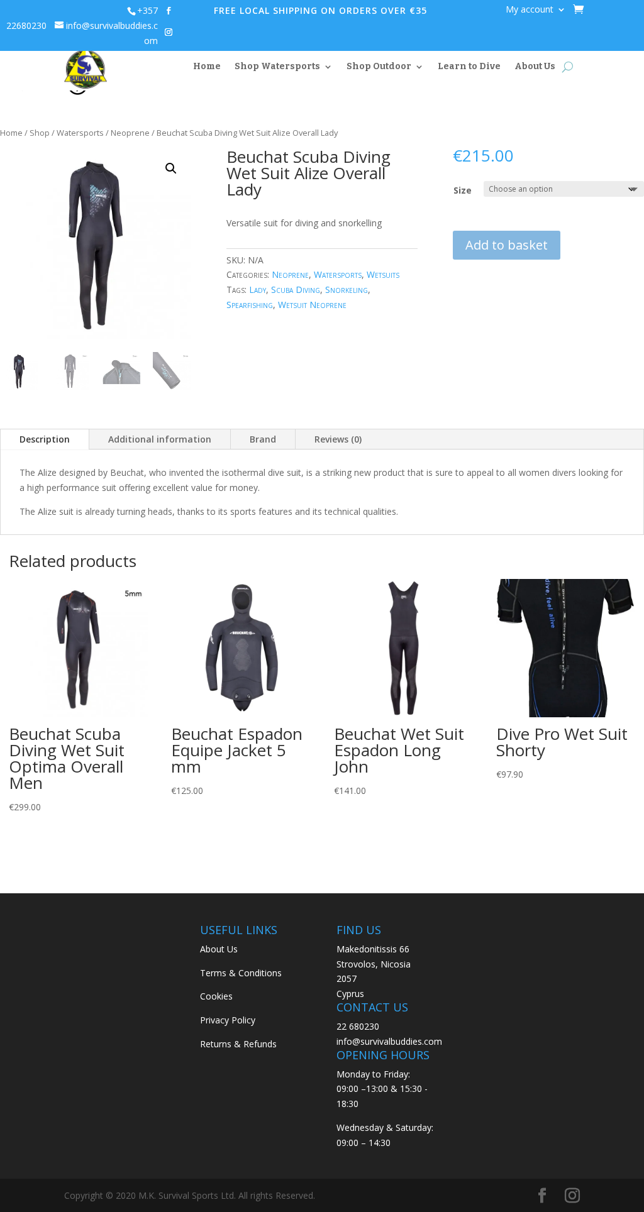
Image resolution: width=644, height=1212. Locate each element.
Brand (263, 439)
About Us (534, 66)
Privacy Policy (227, 1020)
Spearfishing (249, 305)
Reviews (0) (338, 439)
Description (44, 439)
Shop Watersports (277, 66)
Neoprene (130, 132)
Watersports (80, 132)
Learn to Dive (469, 66)
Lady (257, 289)
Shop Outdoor (379, 66)
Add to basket (506, 244)
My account (529, 10)
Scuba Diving (295, 289)
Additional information (159, 439)
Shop (40, 132)
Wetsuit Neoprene (312, 305)
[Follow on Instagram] (168, 32)
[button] (171, 168)
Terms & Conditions (241, 973)
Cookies (216, 996)
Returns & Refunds (238, 1044)
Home (207, 66)
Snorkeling (346, 289)
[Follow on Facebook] (168, 10)
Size (462, 190)
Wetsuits (383, 274)
